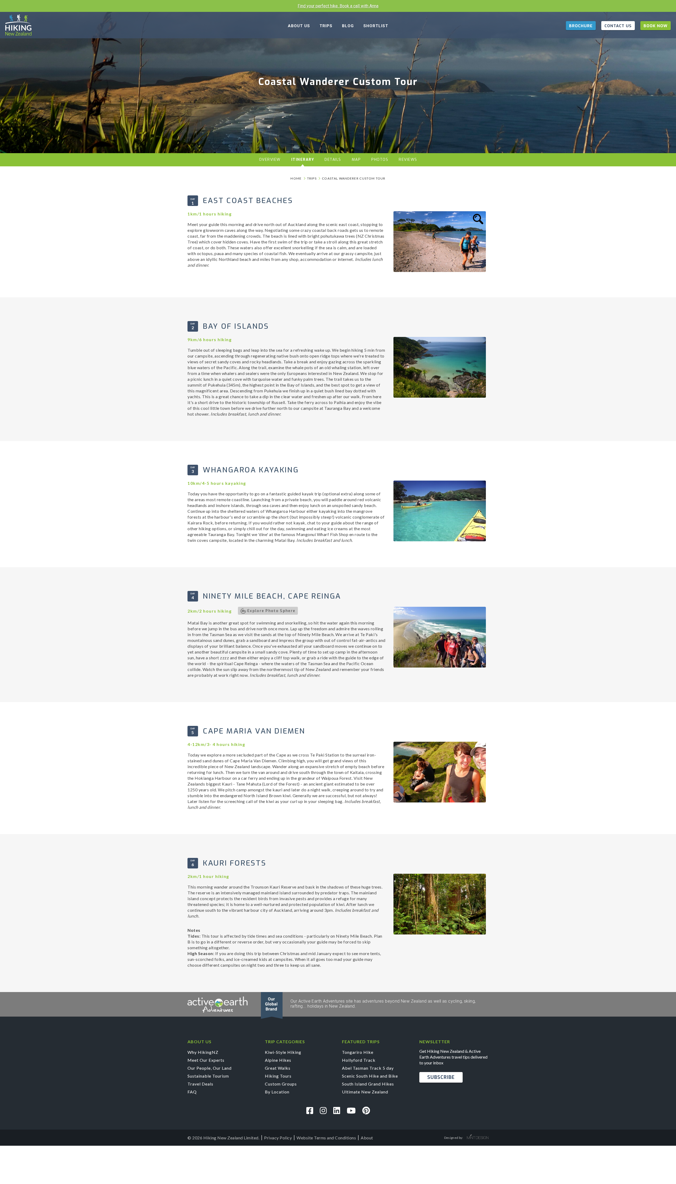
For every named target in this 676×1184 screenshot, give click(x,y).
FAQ (192, 1091)
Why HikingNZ (202, 1052)
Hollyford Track (358, 1060)
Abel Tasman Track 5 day (368, 1067)
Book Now (656, 26)
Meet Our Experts (205, 1060)
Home (296, 178)
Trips (326, 26)
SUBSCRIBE (441, 1077)
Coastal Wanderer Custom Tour (354, 178)
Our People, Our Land (209, 1067)
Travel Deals (200, 1083)
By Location (277, 1091)
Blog (348, 26)
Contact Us (618, 26)
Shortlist (375, 26)
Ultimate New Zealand (365, 1091)
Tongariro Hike (357, 1052)
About (367, 1137)
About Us (299, 26)
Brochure (581, 26)
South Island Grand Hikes (368, 1083)
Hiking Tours (278, 1075)
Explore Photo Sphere (271, 610)
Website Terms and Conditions (326, 1137)
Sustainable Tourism (208, 1075)
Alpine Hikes (278, 1060)
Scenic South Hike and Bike (370, 1075)
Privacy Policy (278, 1137)
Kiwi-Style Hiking (283, 1052)
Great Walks (277, 1067)
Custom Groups (281, 1083)
